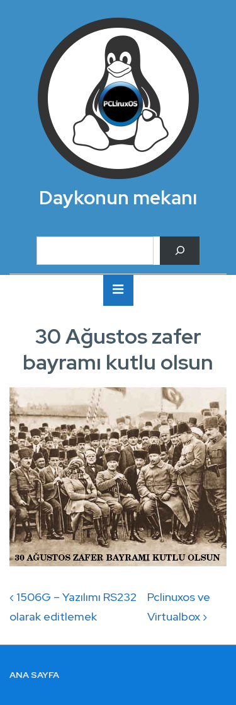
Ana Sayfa (34, 674)
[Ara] (179, 250)
